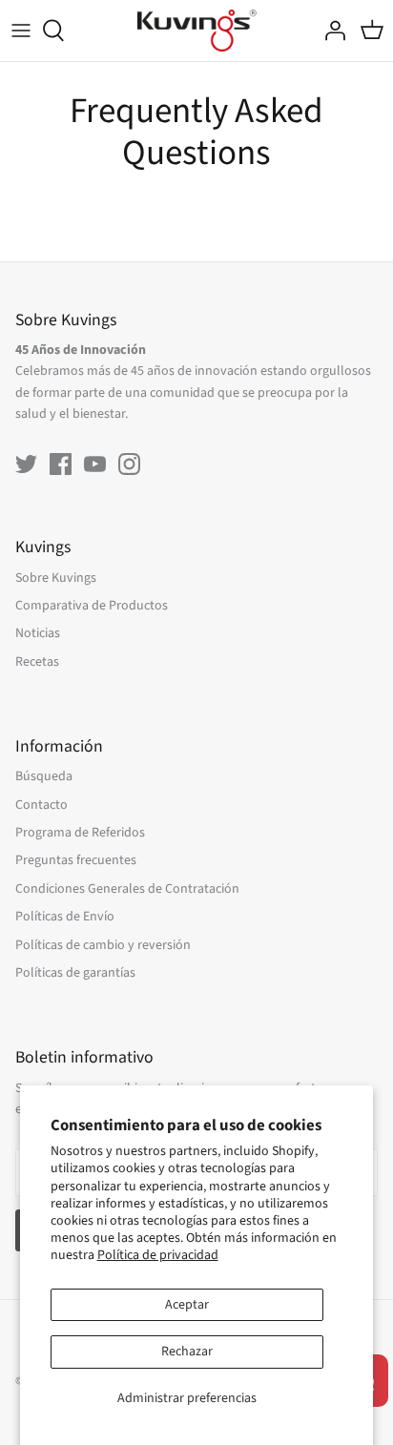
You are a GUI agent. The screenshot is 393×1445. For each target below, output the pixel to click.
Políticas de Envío (64, 916)
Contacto (41, 805)
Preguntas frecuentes (75, 860)
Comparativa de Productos (91, 605)
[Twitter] (26, 464)
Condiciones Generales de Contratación (127, 888)
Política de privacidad (157, 1255)
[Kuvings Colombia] (197, 31)
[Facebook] (61, 464)
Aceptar (187, 1304)
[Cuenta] (330, 31)
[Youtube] (95, 464)
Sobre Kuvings (55, 578)
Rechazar (187, 1351)
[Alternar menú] (21, 31)
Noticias (37, 633)
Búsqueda (43, 776)
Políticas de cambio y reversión (103, 945)
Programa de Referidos (80, 832)
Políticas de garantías (75, 972)
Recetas (37, 661)
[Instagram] (129, 464)
